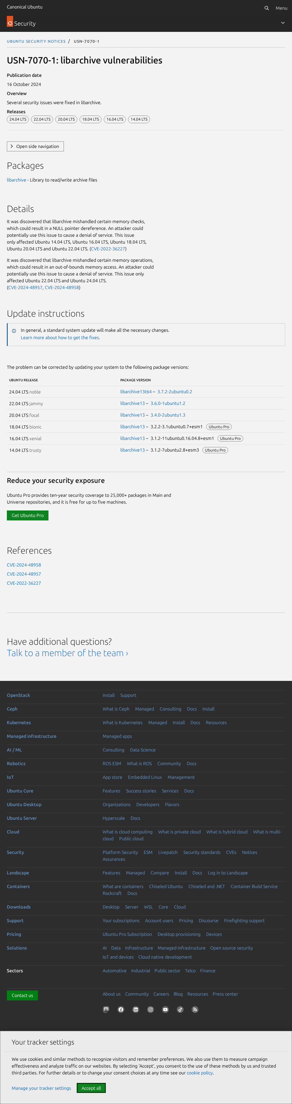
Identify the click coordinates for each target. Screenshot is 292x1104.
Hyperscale (114, 818)
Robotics (16, 763)
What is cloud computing (128, 831)
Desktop (111, 906)
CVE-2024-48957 (25, 287)
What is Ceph (116, 708)
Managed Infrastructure (182, 947)
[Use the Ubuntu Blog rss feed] (196, 1010)
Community (169, 763)
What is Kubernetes (123, 722)
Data (116, 947)
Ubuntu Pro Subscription (127, 934)
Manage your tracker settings (41, 1088)
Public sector (168, 970)
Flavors (172, 804)
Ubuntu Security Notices (36, 41)
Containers (18, 886)
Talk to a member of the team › (67, 653)
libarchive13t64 (136, 391)
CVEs (231, 852)
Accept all (91, 1088)
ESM (148, 852)
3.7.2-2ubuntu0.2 (174, 391)
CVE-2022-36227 (108, 248)
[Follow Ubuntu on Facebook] (122, 1010)
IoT (10, 777)
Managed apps (117, 736)
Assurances (114, 859)
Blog (178, 993)
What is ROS (139, 763)
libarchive (16, 179)
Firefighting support (244, 920)
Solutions (17, 947)
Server (131, 906)
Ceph (12, 708)
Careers (161, 993)
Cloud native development (165, 956)
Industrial (140, 970)
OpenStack (18, 695)
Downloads (19, 906)
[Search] (266, 8)
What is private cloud (179, 831)
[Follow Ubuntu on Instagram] (151, 1010)
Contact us (22, 995)
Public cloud (131, 838)
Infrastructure (139, 947)
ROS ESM (112, 763)
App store (112, 777)
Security (15, 852)
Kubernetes (19, 722)
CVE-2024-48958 (62, 287)
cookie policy (200, 1072)
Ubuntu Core (20, 790)
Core (163, 906)
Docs (192, 708)
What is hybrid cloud (227, 831)
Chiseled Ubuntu (166, 886)
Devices (214, 934)
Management (181, 777)
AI (105, 947)
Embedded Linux (145, 777)
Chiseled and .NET (206, 886)
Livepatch (168, 852)
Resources (216, 722)
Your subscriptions (121, 920)
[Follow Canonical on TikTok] (181, 1010)
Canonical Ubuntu (24, 6)
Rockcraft (112, 893)
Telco (190, 970)
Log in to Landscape (228, 872)
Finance (208, 970)
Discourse (208, 920)
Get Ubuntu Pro (28, 515)
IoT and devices (118, 956)
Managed (144, 708)
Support (128, 695)
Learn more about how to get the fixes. (60, 337)
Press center (225, 993)
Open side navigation (37, 146)
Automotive (115, 970)
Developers (147, 804)
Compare (160, 872)
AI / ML (14, 749)
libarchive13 (132, 403)
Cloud (13, 831)
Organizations (117, 804)
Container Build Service (254, 886)
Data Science (143, 749)
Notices (249, 852)
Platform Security (120, 852)
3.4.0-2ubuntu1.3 (168, 414)
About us (112, 993)
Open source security (231, 947)
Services (170, 790)
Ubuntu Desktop (24, 804)
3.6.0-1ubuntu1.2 (168, 403)
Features (111, 790)
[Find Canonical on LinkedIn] (136, 1010)
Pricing (186, 920)
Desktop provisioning (179, 934)
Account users (159, 920)
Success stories (141, 790)
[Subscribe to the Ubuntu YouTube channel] (166, 1010)
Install (109, 695)
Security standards (201, 852)
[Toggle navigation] (283, 23)
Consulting (170, 708)
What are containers (123, 886)
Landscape (18, 872)
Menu (281, 8)
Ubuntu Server (22, 818)
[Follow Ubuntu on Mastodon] (107, 1010)
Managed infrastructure (31, 736)
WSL (148, 906)
